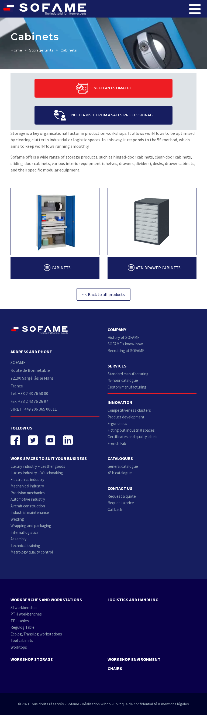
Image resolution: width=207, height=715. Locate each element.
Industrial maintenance (30, 512)
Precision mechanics (28, 492)
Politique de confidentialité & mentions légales (151, 704)
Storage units (41, 50)
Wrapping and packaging (31, 525)
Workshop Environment (134, 659)
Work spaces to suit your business (49, 458)
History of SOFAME (123, 337)
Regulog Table (22, 627)
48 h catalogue (120, 472)
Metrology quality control (32, 552)
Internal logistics (25, 532)
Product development (126, 417)
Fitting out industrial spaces (131, 430)
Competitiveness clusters (129, 410)
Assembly (18, 538)
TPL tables (20, 620)
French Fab (117, 443)
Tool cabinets (22, 640)
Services (117, 366)
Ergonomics (117, 423)
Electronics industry (27, 479)
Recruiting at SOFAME (126, 350)
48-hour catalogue (123, 380)
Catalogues (120, 458)
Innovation (120, 402)
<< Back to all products (103, 294)
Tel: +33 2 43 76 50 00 (29, 393)
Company (117, 329)
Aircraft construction (28, 505)
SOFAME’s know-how (125, 343)
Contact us (120, 488)
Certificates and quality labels (132, 436)
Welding (17, 519)
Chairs (115, 668)
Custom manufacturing (127, 387)
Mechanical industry (27, 486)
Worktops (19, 647)
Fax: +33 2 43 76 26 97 (29, 401)
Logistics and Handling (133, 599)
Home (16, 50)
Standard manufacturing (128, 373)
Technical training (25, 545)
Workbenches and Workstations (46, 599)
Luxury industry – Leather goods (38, 466)
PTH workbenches (26, 614)
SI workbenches (24, 607)
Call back (115, 509)
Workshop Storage (32, 659)
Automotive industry (28, 499)
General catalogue (123, 466)
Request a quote (122, 496)
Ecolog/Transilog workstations (36, 634)
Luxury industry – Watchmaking (37, 472)
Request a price (121, 502)
